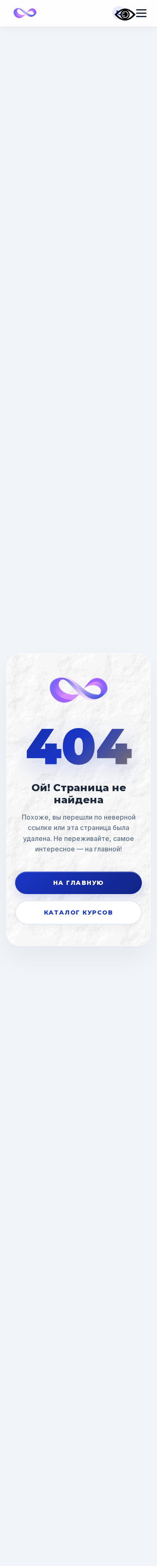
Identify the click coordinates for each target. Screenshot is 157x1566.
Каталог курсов (78, 912)
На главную (78, 883)
